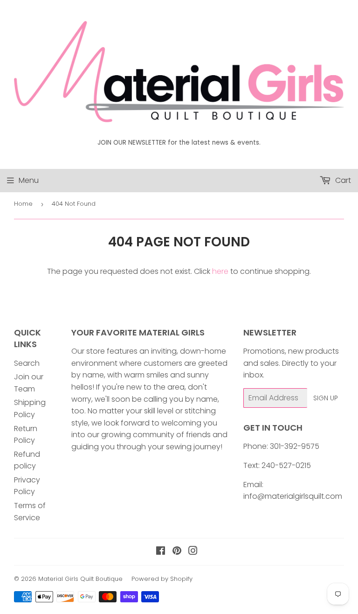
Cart (342, 180)
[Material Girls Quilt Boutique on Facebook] (160, 551)
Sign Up (325, 398)
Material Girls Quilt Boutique (80, 578)
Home (23, 203)
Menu (29, 180)
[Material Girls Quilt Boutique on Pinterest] (177, 551)
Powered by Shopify (162, 578)
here (220, 271)
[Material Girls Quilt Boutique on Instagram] (193, 551)
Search (27, 363)
